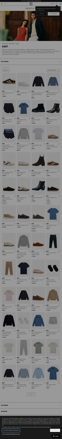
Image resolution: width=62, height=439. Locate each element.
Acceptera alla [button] (55, 430)
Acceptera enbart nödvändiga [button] (11, 430)
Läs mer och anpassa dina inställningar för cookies (11, 433)
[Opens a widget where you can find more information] (55, 436)
